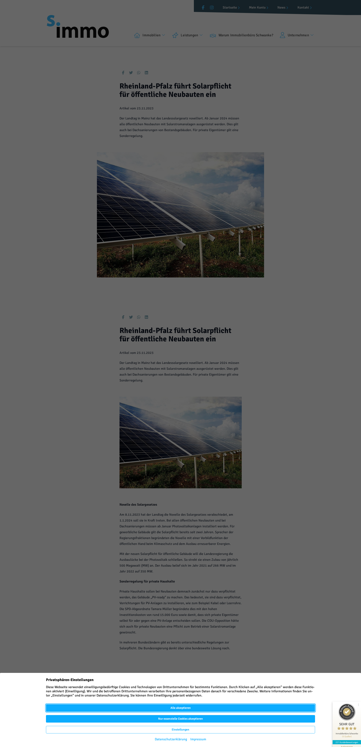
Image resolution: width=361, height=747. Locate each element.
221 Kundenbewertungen (347, 742)
